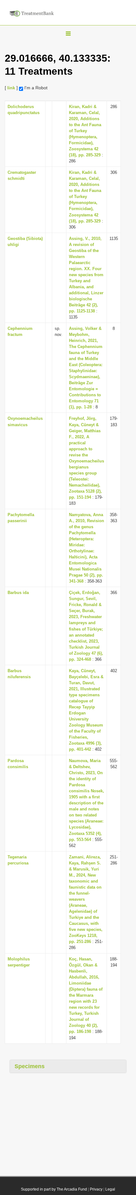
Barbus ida (18, 592)
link (11, 87)
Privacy (96, 1189)
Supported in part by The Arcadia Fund (54, 1189)
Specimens (30, 1066)
